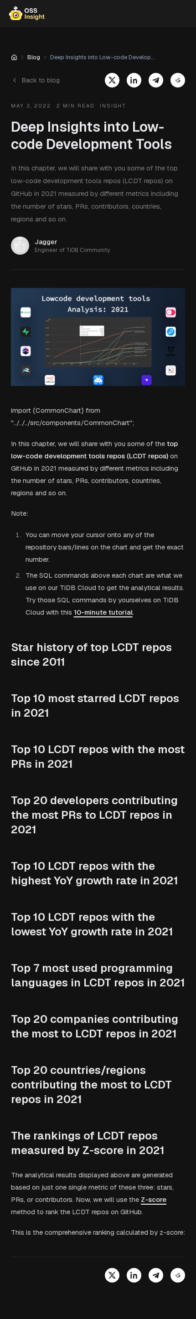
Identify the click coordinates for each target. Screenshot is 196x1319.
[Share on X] (112, 80)
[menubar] (98, 13)
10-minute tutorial (103, 612)
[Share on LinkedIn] (134, 80)
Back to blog (41, 80)
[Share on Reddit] (177, 80)
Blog (33, 57)
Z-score (153, 1199)
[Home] (14, 57)
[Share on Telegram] (156, 80)
